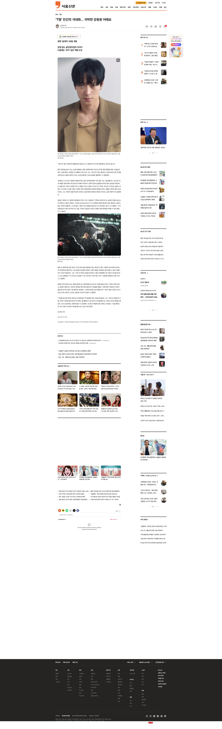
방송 (143, 694)
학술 (119, 676)
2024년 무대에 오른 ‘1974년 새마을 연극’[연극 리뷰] (73, 343)
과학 (68, 684)
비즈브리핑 (81, 696)
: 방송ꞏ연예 (146, 375)
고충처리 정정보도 (162, 684)
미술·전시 (120, 679)
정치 (102, 7)
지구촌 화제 (93, 693)
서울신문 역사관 (161, 673)
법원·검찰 (69, 676)
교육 (68, 682)
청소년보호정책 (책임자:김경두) (79, 716)
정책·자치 (123, 7)
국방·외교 (58, 682)
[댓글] (164, 26)
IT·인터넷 (81, 690)
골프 (143, 679)
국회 (57, 676)
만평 (131, 691)
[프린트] (155, 26)
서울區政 (108, 679)
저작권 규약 (160, 681)
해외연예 (144, 699)
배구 (143, 684)
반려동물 (120, 696)
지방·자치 (108, 676)
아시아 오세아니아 (95, 684)
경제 (111, 7)
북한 (57, 679)
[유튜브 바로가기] (157, 716)
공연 (119, 701)
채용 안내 (75, 662)
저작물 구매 (160, 678)
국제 (116, 7)
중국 (92, 676)
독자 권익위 (160, 675)
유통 (80, 684)
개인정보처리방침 (66, 716)
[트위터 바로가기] (150, 716)
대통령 (57, 673)
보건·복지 (69, 690)
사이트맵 (160, 686)
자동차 (80, 682)
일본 (92, 679)
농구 (143, 682)
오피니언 (143, 7)
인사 (131, 700)
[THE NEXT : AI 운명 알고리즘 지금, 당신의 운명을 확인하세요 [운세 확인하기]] (176, 46)
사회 (106, 7)
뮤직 (143, 702)
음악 (119, 673)
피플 (149, 7)
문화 (129, 7)
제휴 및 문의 (66, 662)
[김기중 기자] (57, 26)
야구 (143, 673)
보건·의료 (69, 687)
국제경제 (93, 673)
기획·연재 (136, 7)
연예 (160, 7)
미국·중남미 (93, 687)
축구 (143, 676)
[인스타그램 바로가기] (154, 716)
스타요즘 (144, 705)
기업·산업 (81, 673)
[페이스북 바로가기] (147, 716)
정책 (80, 693)
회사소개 (160, 670)
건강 (119, 693)
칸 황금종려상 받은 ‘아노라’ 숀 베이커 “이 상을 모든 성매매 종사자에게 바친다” (80, 340)
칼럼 (131, 686)
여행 (119, 690)
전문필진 (132, 688)
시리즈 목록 (132, 673)
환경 (68, 679)
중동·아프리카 (94, 682)
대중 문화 (120, 684)
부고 (131, 706)
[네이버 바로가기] (161, 716)
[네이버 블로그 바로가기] (165, 716)
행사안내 (58, 662)
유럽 (92, 690)
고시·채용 (108, 682)
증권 (80, 687)
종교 (119, 687)
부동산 (80, 676)
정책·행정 (108, 673)
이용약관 (58, 716)
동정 (131, 703)
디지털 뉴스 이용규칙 (94, 716)
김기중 (62, 25)
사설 (131, 683)
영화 (60, 14)
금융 (80, 679)
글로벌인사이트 (94, 696)
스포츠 (155, 7)
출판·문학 (120, 682)
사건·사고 (69, 673)
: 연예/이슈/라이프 (148, 475)
